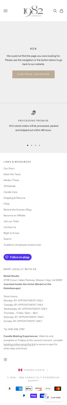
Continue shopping (34, 74)
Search (7, 238)
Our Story (9, 168)
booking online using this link (19, 344)
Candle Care (10, 192)
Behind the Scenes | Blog (17, 209)
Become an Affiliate (14, 215)
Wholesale (10, 186)
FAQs (7, 203)
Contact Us (10, 227)
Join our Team (11, 221)
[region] (33, 124)
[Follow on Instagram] (5, 359)
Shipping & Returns (14, 197)
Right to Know (11, 233)
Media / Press (11, 180)
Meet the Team (12, 174)
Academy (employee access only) (22, 244)
